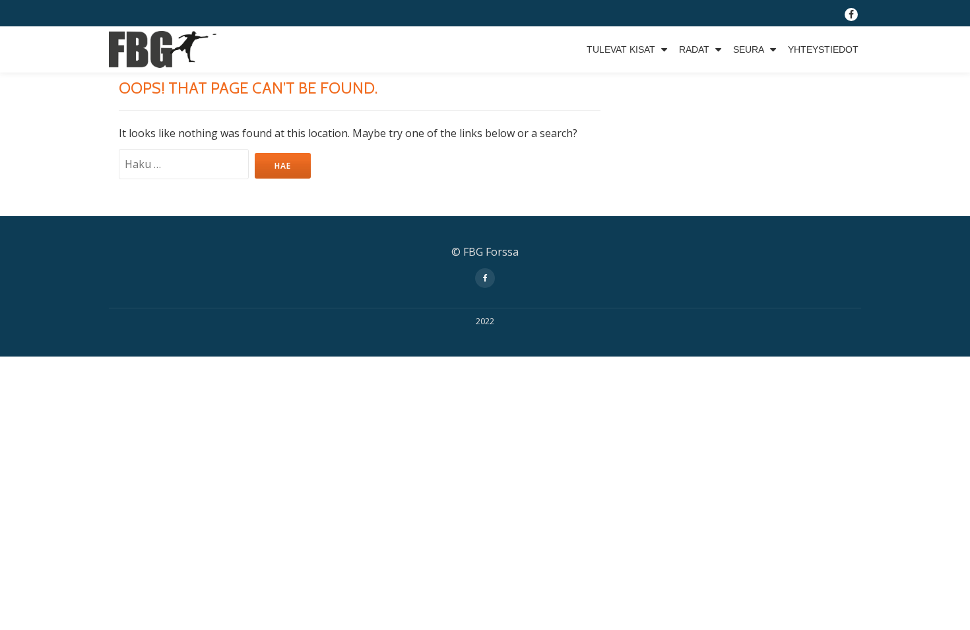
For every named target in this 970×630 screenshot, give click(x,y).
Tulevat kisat (621, 49)
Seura (748, 49)
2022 (485, 321)
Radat (694, 49)
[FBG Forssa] (165, 49)
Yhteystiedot (823, 49)
